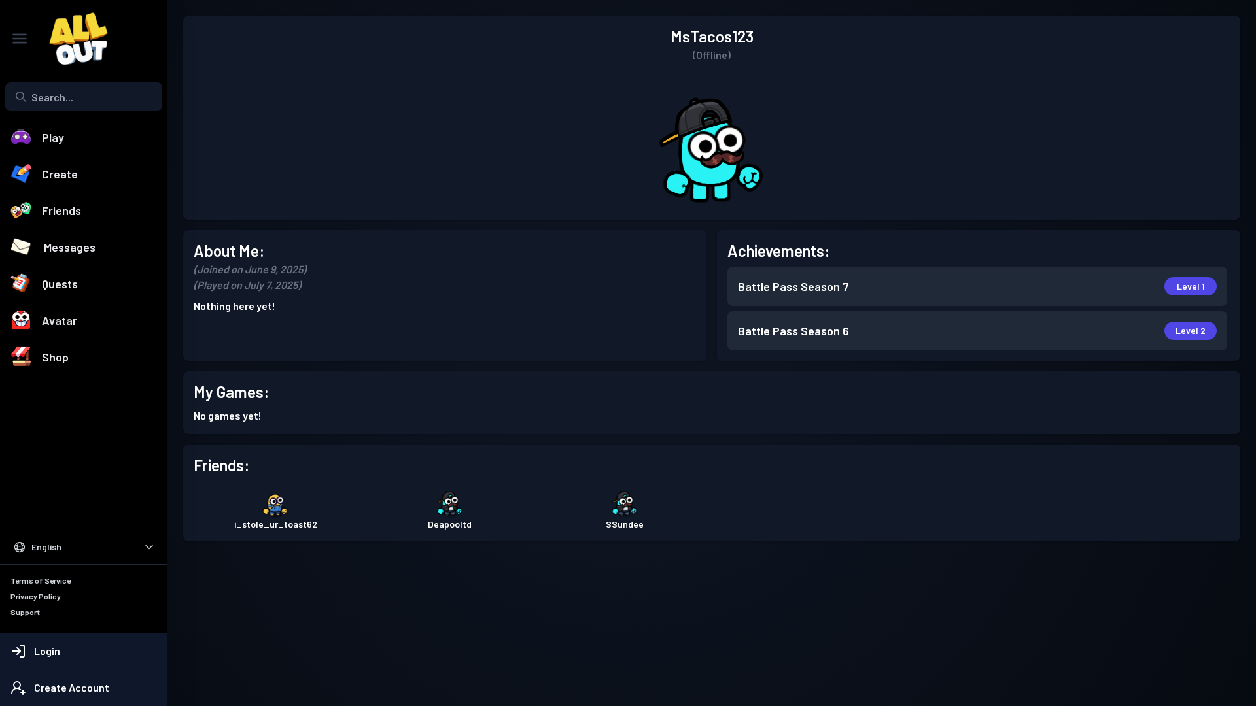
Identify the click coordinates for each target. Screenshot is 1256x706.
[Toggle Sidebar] (19, 38)
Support (25, 611)
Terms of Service (40, 580)
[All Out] (72, 38)
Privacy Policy (35, 596)
